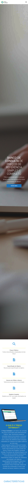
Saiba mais (14, 185)
